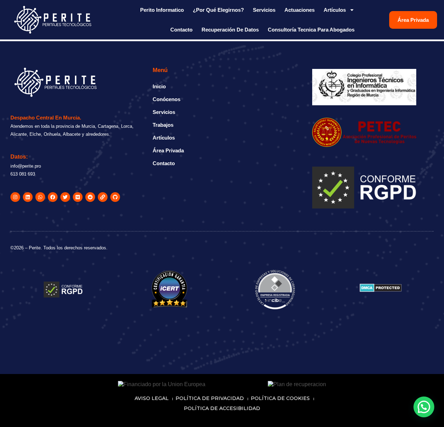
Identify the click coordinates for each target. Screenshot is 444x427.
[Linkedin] (28, 197)
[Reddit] (90, 197)
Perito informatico (162, 10)
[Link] (103, 197)
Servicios (264, 10)
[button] (423, 407)
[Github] (115, 197)
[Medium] (78, 197)
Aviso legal (152, 398)
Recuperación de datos (230, 30)
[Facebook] (53, 197)
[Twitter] (65, 197)
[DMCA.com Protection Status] (381, 290)
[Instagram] (15, 197)
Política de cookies (280, 398)
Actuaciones (299, 10)
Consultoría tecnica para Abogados (311, 30)
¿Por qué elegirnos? (218, 10)
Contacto (181, 30)
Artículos (335, 10)
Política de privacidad (210, 398)
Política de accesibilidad (222, 408)
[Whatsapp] (40, 197)
